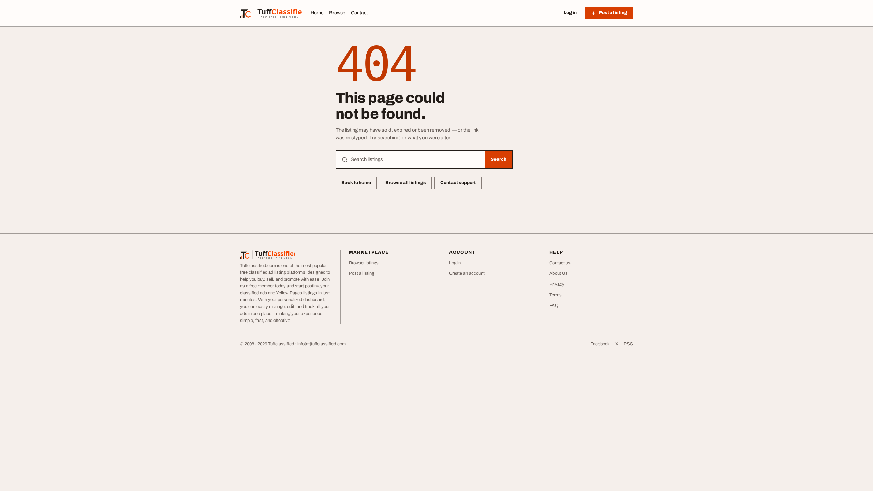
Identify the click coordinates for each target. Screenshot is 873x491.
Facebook (600, 344)
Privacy (556, 284)
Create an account (467, 273)
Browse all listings (405, 182)
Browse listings (364, 263)
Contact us (560, 263)
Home (317, 12)
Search (498, 159)
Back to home (356, 182)
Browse (337, 12)
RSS (628, 344)
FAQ (553, 305)
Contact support (458, 182)
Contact (359, 12)
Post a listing (361, 273)
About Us (558, 273)
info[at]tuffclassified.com (321, 344)
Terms (555, 295)
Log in (570, 12)
